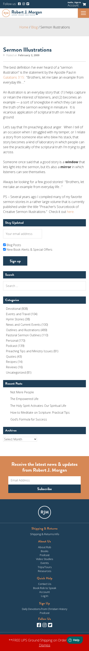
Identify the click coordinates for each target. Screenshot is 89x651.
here (70, 211)
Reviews (11, 367)
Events (45, 563)
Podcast (11, 346)
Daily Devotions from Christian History (44, 609)
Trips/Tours (45, 567)
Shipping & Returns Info (44, 534)
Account (73, 5)
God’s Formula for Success (28, 419)
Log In (44, 596)
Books (44, 551)
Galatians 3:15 (13, 77)
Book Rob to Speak (44, 588)
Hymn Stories (15, 319)
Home (23, 27)
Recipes (11, 362)
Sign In (77, 2)
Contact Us (44, 584)
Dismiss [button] (44, 645)
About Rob (44, 547)
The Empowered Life (24, 399)
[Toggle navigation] (83, 13)
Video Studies (44, 559)
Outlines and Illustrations (23, 330)
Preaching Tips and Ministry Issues (29, 351)
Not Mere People (22, 392)
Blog (34, 27)
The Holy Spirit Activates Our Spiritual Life (38, 406)
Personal (12, 341)
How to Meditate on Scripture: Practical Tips (40, 412)
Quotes (11, 356)
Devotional (13, 309)
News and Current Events (23, 325)
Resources (44, 571)
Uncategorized (16, 372)
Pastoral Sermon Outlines (23, 335)
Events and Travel (18, 314)
